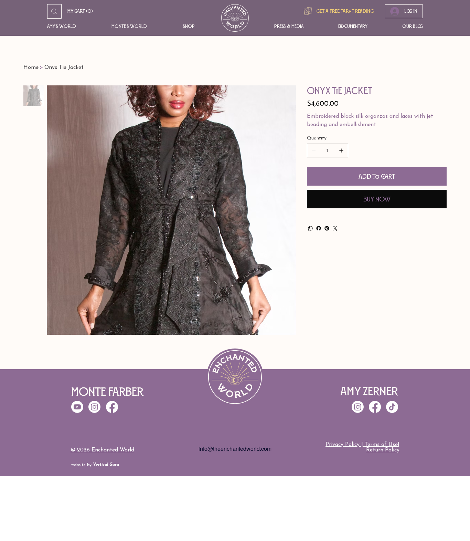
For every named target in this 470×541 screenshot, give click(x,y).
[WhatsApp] (310, 228)
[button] (69, 26)
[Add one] (341, 150)
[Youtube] (77, 407)
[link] (80, 11)
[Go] (54, 11)
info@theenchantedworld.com (235, 448)
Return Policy (382, 450)
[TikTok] (392, 407)
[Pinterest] (326, 228)
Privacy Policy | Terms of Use (361, 444)
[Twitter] (335, 228)
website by (95, 465)
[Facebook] (318, 228)
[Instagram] (358, 407)
